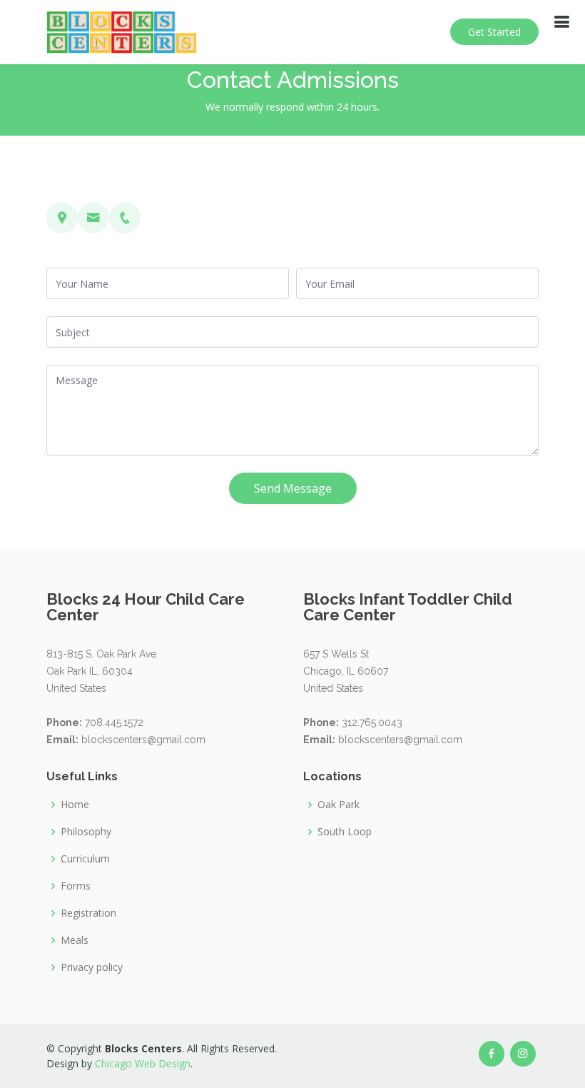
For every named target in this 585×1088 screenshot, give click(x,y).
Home (75, 805)
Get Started (494, 32)
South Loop (344, 832)
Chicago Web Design (142, 1063)
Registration (88, 913)
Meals (74, 940)
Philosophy (86, 832)
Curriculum (85, 859)
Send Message (293, 488)
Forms (76, 886)
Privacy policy (92, 967)
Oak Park (338, 805)
